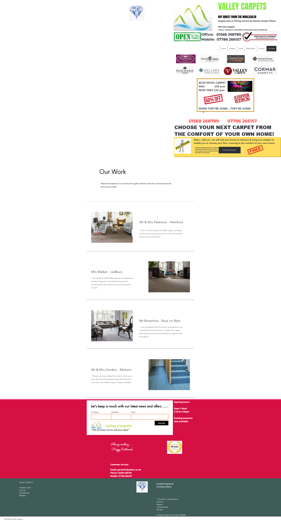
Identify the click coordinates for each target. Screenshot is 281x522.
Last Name (114, 412)
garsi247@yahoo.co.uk (129, 469)
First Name (94, 412)
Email (133, 412)
